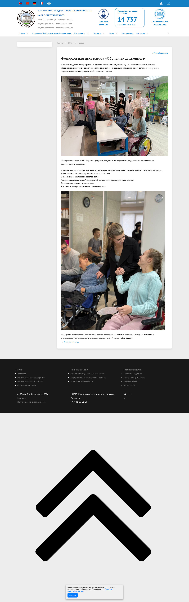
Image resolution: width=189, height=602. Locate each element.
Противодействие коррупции (30, 381)
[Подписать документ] (125, 398)
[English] (20, 3)
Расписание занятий (132, 369)
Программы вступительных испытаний (87, 373)
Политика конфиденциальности (31, 402)
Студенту (97, 33)
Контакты (140, 33)
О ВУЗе (70, 43)
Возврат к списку (71, 342)
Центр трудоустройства (134, 377)
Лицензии (21, 373)
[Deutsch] (34, 3)
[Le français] (41, 3)
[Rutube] (131, 394)
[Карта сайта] (161, 3)
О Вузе (22, 33)
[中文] (27, 3)
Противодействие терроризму (30, 377)
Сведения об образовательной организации (51, 33)
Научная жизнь (130, 381)
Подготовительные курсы (81, 381)
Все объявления (161, 53)
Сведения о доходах (26, 385)
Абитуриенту (79, 33)
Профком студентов (133, 373)
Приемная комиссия (79, 369)
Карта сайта (129, 385)
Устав (19, 369)
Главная (60, 43)
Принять (72, 595)
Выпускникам (127, 33)
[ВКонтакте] (126, 394)
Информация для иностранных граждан (88, 377)
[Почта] (168, 3)
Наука (111, 33)
